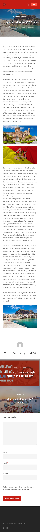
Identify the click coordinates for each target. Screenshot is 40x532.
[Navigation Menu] (34, 4)
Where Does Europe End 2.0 (17, 27)
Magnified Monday (20, 16)
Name (6, 452)
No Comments (20, 30)
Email (5, 463)
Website (6, 474)
